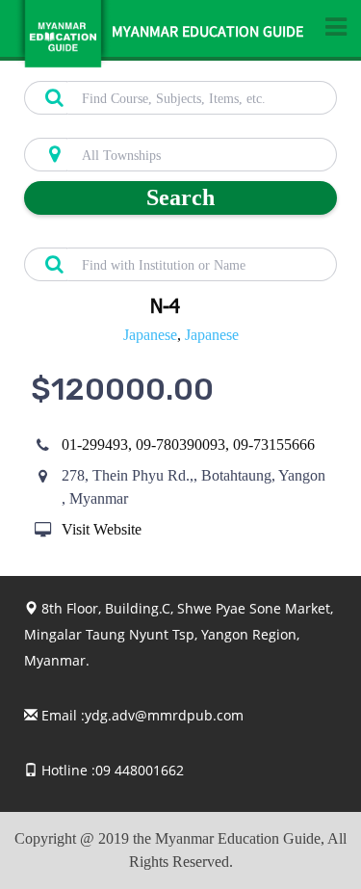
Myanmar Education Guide (207, 33)
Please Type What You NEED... (108, 70)
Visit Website (102, 529)
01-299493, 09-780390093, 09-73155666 (188, 444)
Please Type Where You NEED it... (116, 127)
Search (180, 197)
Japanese (150, 335)
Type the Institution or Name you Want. (130, 237)
